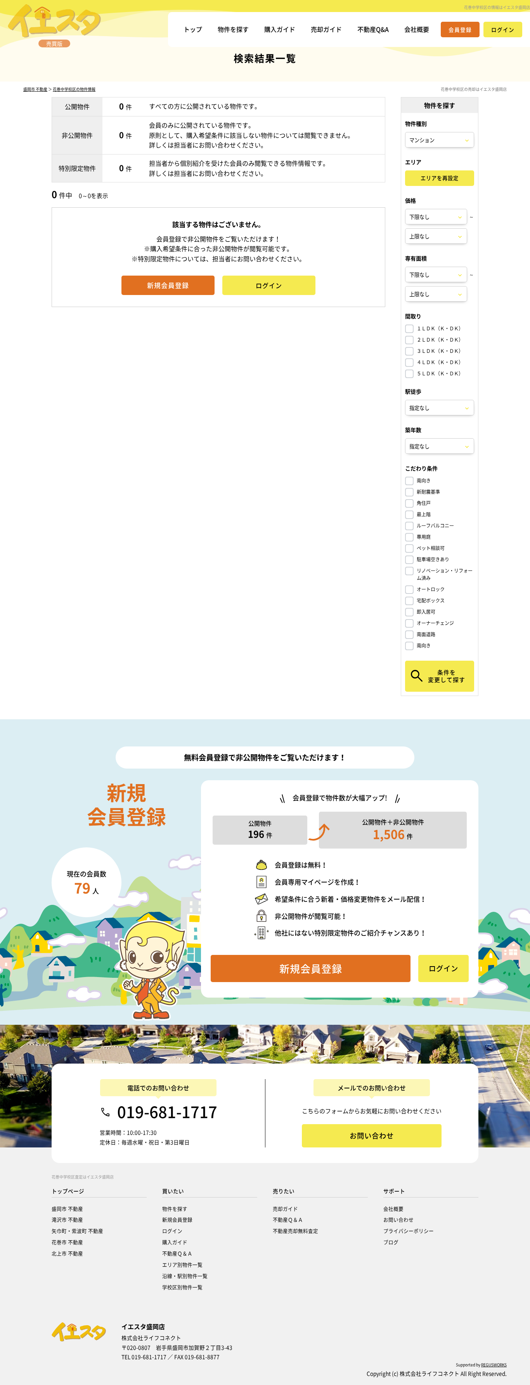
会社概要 (416, 29)
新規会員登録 (177, 1219)
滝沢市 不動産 (67, 1219)
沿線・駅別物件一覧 (185, 1275)
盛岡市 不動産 (35, 89)
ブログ (390, 1242)
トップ (193, 29)
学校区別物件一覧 (182, 1287)
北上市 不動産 (67, 1253)
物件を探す (233, 29)
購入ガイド (279, 29)
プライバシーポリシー (408, 1230)
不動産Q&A (373, 29)
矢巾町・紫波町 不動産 (77, 1230)
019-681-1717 (167, 1112)
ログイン (172, 1230)
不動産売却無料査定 (295, 1230)
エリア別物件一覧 (182, 1264)
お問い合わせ (398, 1219)
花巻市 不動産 (67, 1242)
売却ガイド (326, 29)
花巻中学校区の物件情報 (74, 89)
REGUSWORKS (494, 1365)
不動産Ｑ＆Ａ (177, 1253)
